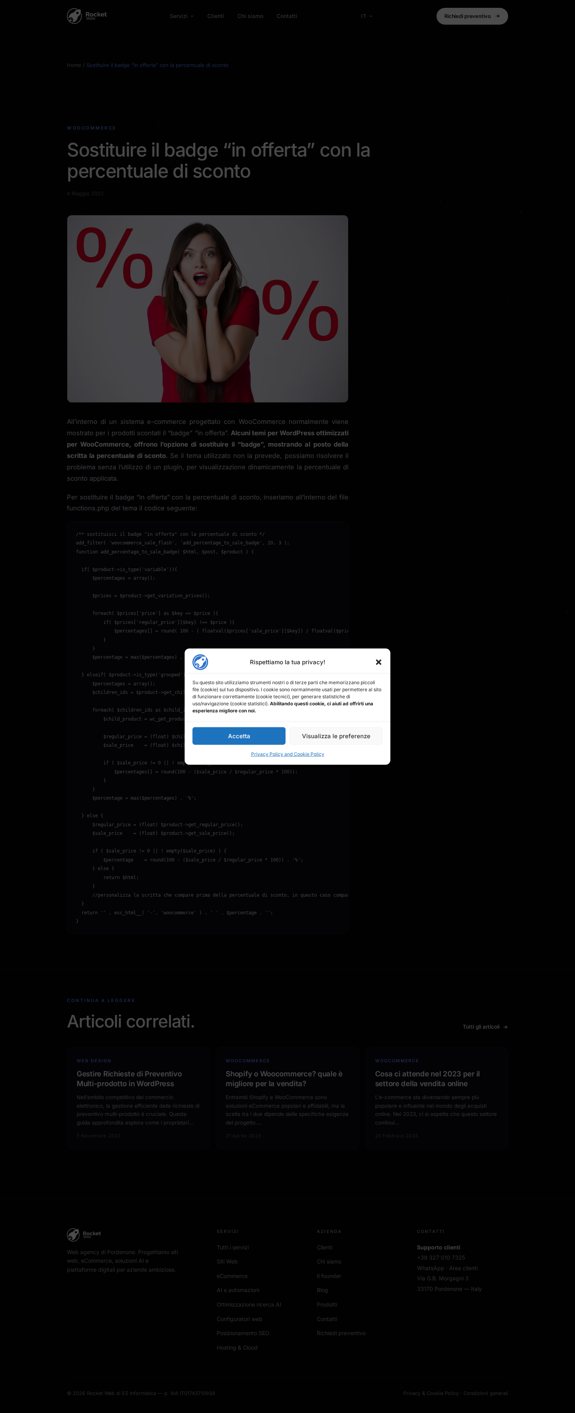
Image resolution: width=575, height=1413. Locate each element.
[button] (379, 662)
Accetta (239, 735)
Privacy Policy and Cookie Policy (287, 754)
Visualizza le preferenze (336, 735)
